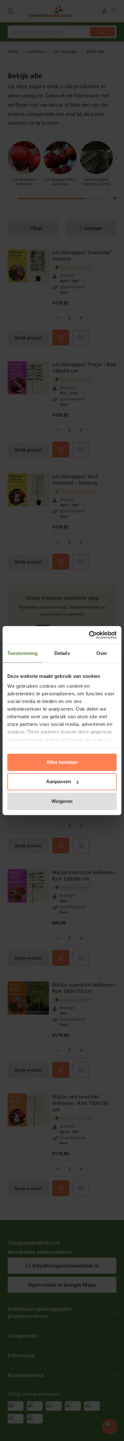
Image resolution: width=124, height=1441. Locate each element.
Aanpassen (58, 781)
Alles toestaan (62, 762)
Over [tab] (101, 653)
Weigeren (62, 801)
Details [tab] (62, 653)
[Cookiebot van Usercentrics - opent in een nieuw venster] (89, 635)
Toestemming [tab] (22, 653)
